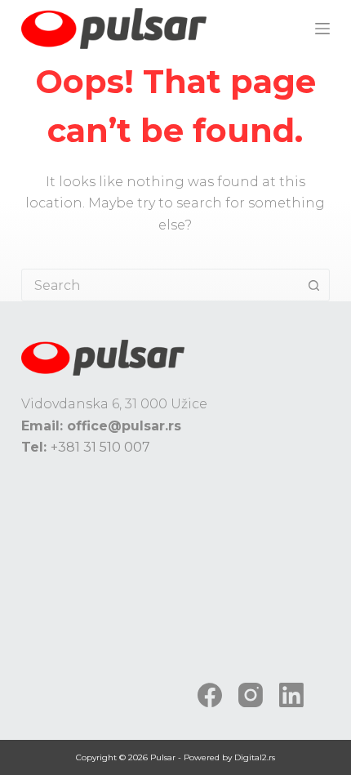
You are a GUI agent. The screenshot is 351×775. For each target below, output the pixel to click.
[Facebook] (210, 695)
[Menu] (322, 28)
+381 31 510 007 (100, 447)
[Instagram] (250, 695)
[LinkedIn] (291, 695)
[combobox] (160, 285)
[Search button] (313, 285)
